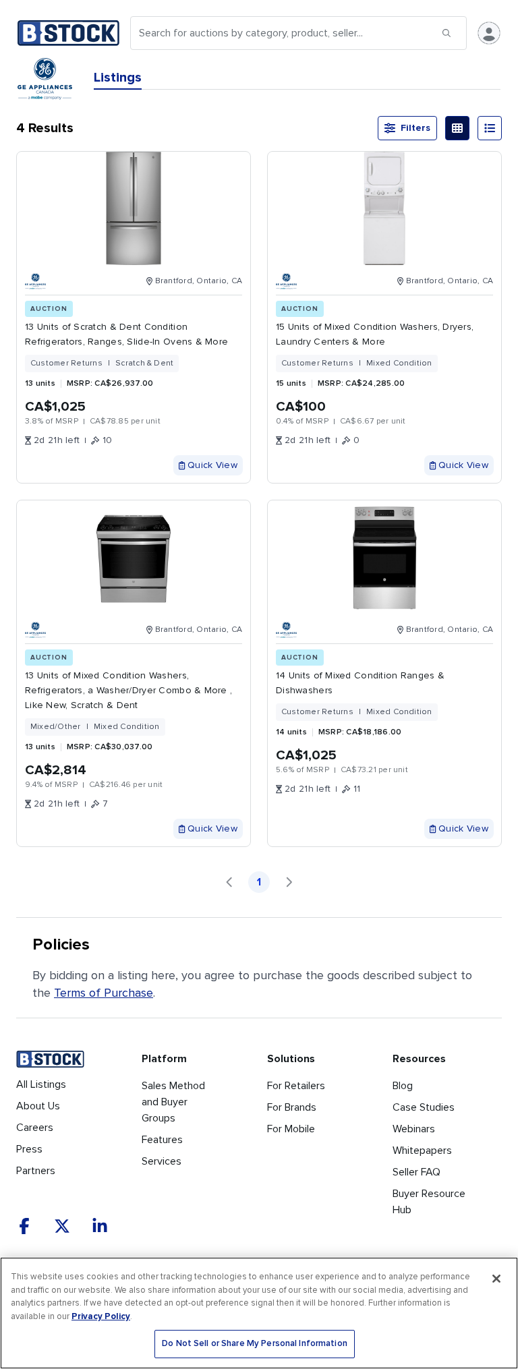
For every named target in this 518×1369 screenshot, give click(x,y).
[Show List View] (490, 128)
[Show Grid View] (457, 128)
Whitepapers (422, 1150)
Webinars (414, 1129)
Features (162, 1139)
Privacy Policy (100, 1316)
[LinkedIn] (100, 1226)
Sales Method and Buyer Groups (173, 1102)
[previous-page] (229, 882)
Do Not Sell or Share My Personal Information (254, 1343)
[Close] (496, 1278)
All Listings (41, 1084)
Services (161, 1161)
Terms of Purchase (103, 992)
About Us (38, 1106)
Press (29, 1149)
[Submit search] (446, 33)
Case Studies (424, 1107)
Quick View (212, 465)
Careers (34, 1127)
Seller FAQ (416, 1172)
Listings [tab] (118, 77)
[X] (62, 1226)
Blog (403, 1086)
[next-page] (288, 882)
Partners (35, 1170)
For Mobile (291, 1129)
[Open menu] (489, 33)
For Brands (291, 1107)
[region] (259, 1313)
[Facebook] (24, 1226)
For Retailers (296, 1086)
